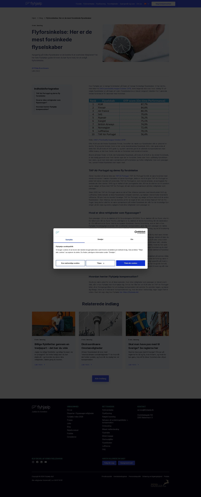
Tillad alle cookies (130, 263)
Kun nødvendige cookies (70, 263)
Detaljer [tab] (100, 239)
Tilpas (99, 263)
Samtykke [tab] (69, 239)
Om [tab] (132, 239)
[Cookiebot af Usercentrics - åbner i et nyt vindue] (136, 232)
